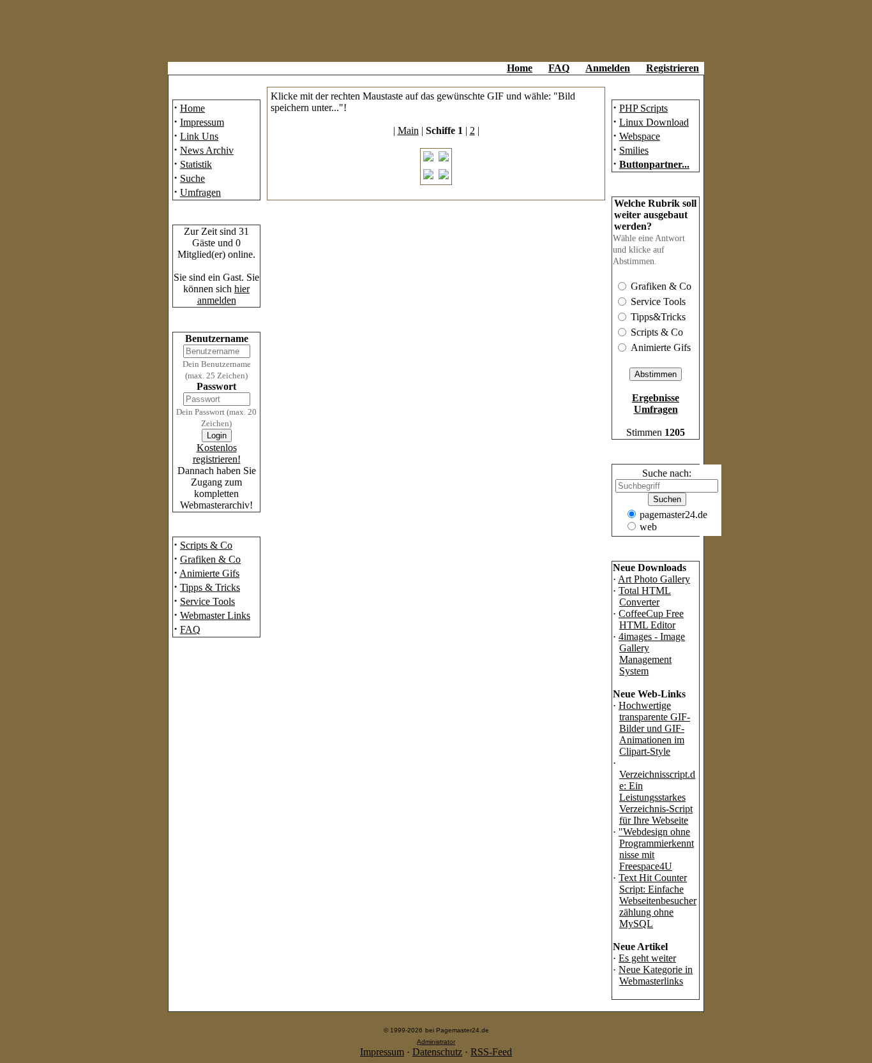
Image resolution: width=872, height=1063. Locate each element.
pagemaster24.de (673, 514)
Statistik (196, 164)
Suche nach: (666, 473)
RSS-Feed (491, 1051)
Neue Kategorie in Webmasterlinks (656, 975)
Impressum (202, 122)
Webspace (639, 136)
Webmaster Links (215, 615)
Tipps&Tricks (658, 316)
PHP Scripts (643, 108)
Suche (192, 178)
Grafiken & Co (210, 559)
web (648, 526)
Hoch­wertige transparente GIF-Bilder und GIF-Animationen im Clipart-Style (654, 728)
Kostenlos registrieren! (217, 453)
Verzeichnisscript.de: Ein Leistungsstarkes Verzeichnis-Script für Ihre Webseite (657, 797)
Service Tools (207, 601)
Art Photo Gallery (654, 579)
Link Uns (199, 136)
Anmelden (607, 68)
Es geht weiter (647, 958)
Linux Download (654, 122)
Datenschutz (437, 1051)
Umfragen (200, 192)
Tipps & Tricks (210, 587)
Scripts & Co (206, 545)
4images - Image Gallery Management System (652, 653)
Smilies (634, 150)
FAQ (558, 68)
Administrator (436, 1041)
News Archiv (207, 150)
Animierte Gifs (209, 573)
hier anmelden (223, 294)
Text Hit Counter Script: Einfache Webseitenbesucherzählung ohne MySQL (657, 900)
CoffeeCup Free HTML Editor (651, 619)
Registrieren (672, 68)
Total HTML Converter (645, 596)
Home (519, 68)
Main (408, 130)
